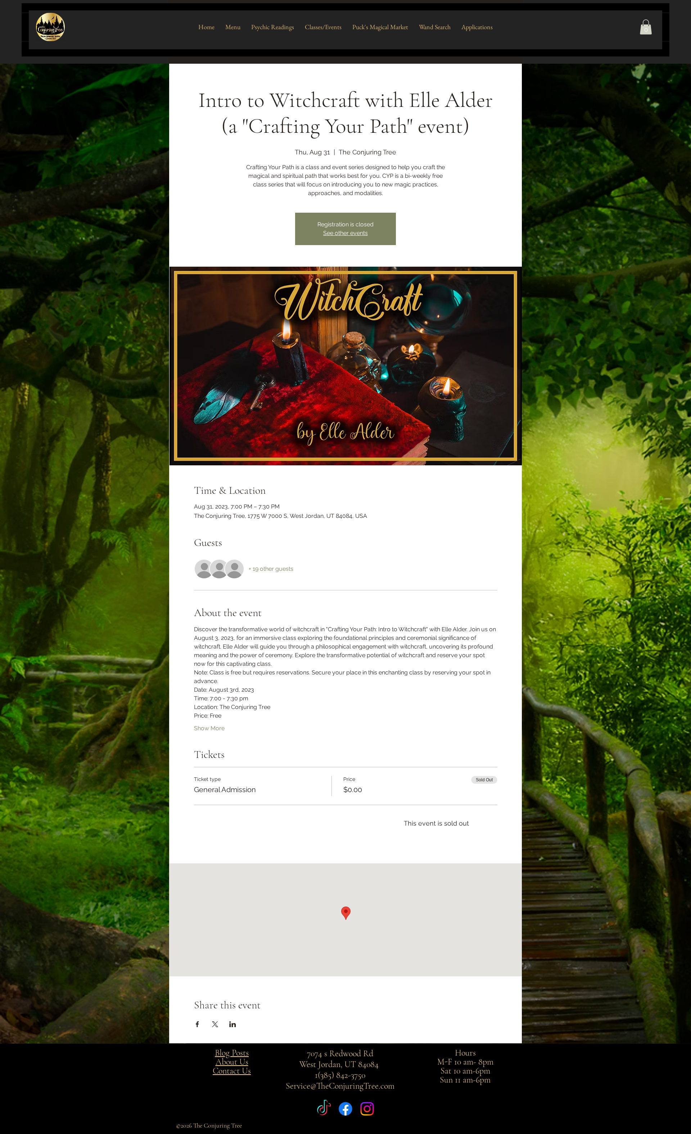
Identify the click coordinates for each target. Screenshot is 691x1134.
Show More (209, 728)
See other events (345, 233)
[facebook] (345, 1109)
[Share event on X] (215, 1024)
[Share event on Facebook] (197, 1024)
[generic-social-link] (324, 1109)
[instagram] (367, 1109)
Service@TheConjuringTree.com (340, 1086)
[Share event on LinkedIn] (232, 1024)
